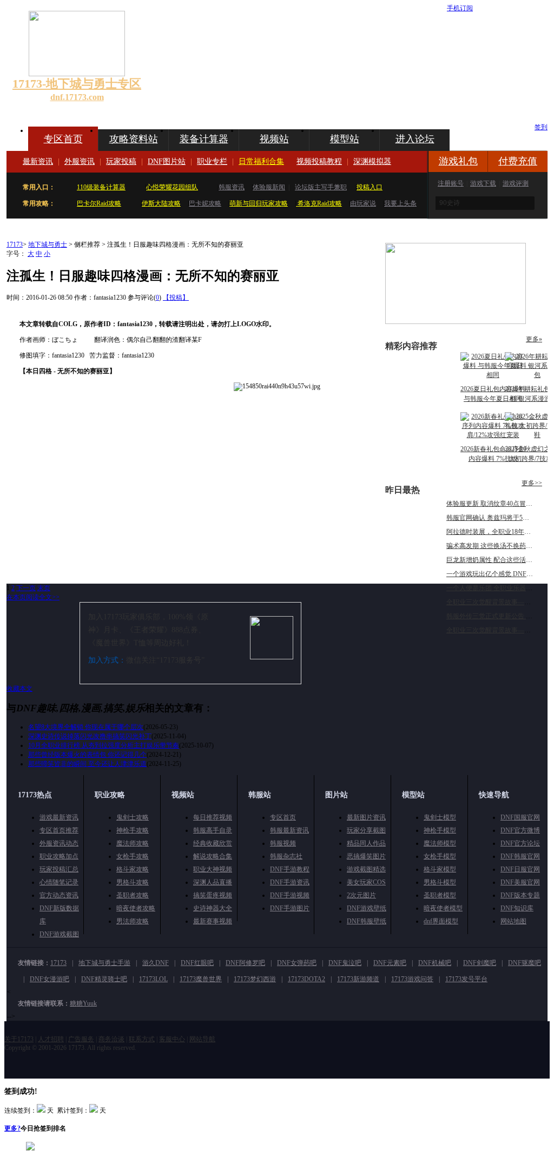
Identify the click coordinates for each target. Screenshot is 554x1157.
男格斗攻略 (132, 882)
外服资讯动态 (58, 843)
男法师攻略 (132, 921)
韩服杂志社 (286, 856)
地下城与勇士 (47, 244)
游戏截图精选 (366, 869)
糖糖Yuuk (83, 1003)
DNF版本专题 (520, 895)
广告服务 (81, 1039)
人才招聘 (51, 1039)
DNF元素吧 (389, 963)
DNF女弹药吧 (296, 963)
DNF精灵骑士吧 (104, 979)
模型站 (344, 139)
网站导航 (202, 1039)
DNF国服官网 (520, 817)
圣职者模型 (440, 895)
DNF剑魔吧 (479, 963)
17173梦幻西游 (255, 979)
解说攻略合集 (212, 856)
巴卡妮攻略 (205, 203)
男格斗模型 (440, 882)
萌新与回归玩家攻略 (258, 203)
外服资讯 (79, 161)
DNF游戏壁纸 (366, 908)
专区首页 (63, 139)
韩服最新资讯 (289, 830)
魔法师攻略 (132, 843)
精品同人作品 (366, 843)
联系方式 (142, 1039)
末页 (43, 588)
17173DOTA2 (306, 979)
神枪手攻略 (132, 830)
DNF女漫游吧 (49, 979)
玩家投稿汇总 (58, 869)
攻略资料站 (133, 139)
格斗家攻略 (132, 869)
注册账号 (451, 183)
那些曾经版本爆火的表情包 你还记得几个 (87, 754)
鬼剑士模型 (440, 817)
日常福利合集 (261, 161)
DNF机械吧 (434, 963)
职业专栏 (212, 161)
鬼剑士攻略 (132, 817)
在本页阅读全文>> (33, 597)
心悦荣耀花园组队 (172, 187)
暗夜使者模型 (443, 908)
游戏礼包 (458, 161)
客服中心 (172, 1039)
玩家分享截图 (366, 830)
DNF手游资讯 (289, 882)
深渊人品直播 (212, 882)
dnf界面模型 (441, 921)
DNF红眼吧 (197, 963)
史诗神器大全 (212, 908)
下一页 (26, 588)
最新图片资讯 (366, 817)
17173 (14, 244)
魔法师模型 (440, 843)
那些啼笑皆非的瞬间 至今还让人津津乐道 (87, 764)
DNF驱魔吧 (524, 963)
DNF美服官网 (520, 882)
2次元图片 (361, 895)
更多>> (532, 483)
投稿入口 (369, 187)
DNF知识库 (516, 908)
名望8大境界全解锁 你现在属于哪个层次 (85, 727)
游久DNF (155, 963)
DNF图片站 (167, 161)
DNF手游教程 (289, 869)
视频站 (274, 139)
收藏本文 (19, 688)
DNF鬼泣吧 (344, 963)
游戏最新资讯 (58, 817)
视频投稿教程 (319, 161)
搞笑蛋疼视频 (212, 895)
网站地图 (513, 921)
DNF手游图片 (289, 908)
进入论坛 (414, 139)
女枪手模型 (440, 856)
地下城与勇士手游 (104, 963)
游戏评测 (516, 183)
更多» (534, 339)
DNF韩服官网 (520, 856)
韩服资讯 (232, 187)
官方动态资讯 (58, 895)
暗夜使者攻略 (135, 908)
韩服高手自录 (212, 830)
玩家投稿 (121, 161)
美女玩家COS (366, 882)
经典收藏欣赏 (212, 843)
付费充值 (517, 161)
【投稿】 (176, 297)
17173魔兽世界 (201, 979)
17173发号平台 (466, 979)
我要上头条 (400, 203)
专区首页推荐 (58, 830)
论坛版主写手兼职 (321, 187)
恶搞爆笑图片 (366, 856)
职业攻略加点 (58, 856)
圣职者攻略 (132, 895)
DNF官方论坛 (520, 843)
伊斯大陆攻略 (161, 203)
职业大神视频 (212, 869)
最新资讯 (38, 161)
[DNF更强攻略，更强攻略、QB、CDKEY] (455, 322)
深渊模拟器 (372, 161)
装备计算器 (204, 139)
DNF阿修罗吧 (245, 963)
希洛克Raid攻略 (319, 203)
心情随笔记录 (58, 882)
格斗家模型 (440, 869)
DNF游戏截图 (59, 934)
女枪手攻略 (132, 856)
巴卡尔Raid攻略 (99, 203)
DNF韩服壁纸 (366, 921)
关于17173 (19, 1039)
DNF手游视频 (289, 895)
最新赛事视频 (212, 921)
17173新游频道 (358, 979)
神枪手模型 (440, 830)
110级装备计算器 (101, 187)
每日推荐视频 (212, 817)
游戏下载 (483, 183)
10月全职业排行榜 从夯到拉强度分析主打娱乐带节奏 (103, 745)
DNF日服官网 (520, 869)
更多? (12, 1128)
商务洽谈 (111, 1039)
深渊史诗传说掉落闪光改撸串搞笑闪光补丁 (89, 736)
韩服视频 (283, 843)
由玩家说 (363, 203)
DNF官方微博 (520, 830)
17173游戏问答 (412, 979)
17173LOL (153, 979)
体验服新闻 (269, 187)
